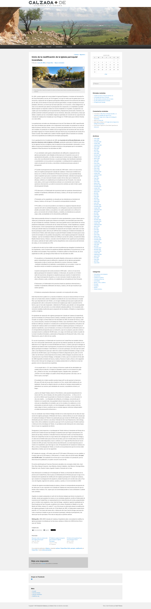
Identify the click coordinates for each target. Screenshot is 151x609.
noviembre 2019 (97, 221)
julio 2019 (96, 228)
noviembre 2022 (97, 171)
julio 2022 (96, 176)
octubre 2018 (97, 241)
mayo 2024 (96, 160)
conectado (43, 563)
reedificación (79, 548)
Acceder (34, 591)
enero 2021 (96, 203)
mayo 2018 (96, 244)
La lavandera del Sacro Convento (101, 97)
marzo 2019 (96, 234)
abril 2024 (96, 161)
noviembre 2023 (97, 165)
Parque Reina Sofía (65, 548)
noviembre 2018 (97, 239)
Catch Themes (118, 605)
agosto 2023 (97, 166)
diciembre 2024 (97, 155)
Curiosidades (59, 46)
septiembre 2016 (98, 254)
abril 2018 (96, 246)
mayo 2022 (96, 178)
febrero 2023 (97, 170)
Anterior (76, 54)
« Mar (105, 74)
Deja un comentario (59, 62)
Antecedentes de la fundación (101, 274)
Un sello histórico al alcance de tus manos (103, 99)
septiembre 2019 (98, 224)
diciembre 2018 (97, 238)
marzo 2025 (96, 151)
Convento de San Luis (99, 279)
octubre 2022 (97, 173)
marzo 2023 (96, 168)
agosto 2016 (97, 256)
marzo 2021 (96, 199)
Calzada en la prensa (99, 277)
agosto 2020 (97, 211)
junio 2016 (96, 257)
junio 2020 (96, 214)
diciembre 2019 (97, 219)
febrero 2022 (97, 183)
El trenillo (96, 284)
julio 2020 (96, 213)
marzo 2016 (96, 262)
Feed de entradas (36, 592)
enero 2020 (96, 218)
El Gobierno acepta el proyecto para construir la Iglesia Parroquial (57, 539)
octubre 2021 (97, 188)
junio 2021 (96, 194)
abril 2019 (96, 233)
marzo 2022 (96, 181)
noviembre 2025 (97, 141)
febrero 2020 (97, 216)
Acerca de (69, 46)
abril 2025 (96, 150)
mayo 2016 (96, 259)
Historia (40, 46)
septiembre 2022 (98, 175)
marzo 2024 (96, 163)
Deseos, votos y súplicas (100, 282)
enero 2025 (96, 153)
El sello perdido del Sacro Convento (102, 100)
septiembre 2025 (98, 145)
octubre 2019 (97, 223)
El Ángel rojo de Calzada (99, 102)
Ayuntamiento (97, 275)
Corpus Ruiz (50, 62)
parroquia (73, 548)
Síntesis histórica (98, 289)
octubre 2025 (97, 143)
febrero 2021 (97, 201)
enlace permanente (46, 550)
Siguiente (83, 54)
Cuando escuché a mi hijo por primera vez (103, 95)
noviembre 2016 (97, 251)
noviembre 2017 (97, 247)
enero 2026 (96, 140)
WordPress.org (35, 596)
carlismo (58, 548)
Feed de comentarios (37, 594)
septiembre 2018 (98, 242)
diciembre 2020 (97, 204)
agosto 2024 (97, 158)
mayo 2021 (96, 196)
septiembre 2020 (98, 209)
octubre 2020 (97, 208)
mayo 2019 (96, 231)
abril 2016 (96, 261)
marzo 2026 (96, 138)
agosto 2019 (97, 226)
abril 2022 (96, 180)
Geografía (48, 46)
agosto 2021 (97, 191)
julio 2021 (96, 193)
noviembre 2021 (97, 186)
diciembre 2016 (97, 249)
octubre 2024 (97, 156)
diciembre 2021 (97, 184)
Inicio (32, 46)
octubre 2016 (97, 252)
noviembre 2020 (97, 206)
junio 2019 (96, 229)
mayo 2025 (96, 148)
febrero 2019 (97, 236)
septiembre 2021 (98, 189)
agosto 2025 (97, 146)
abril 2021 (96, 198)
